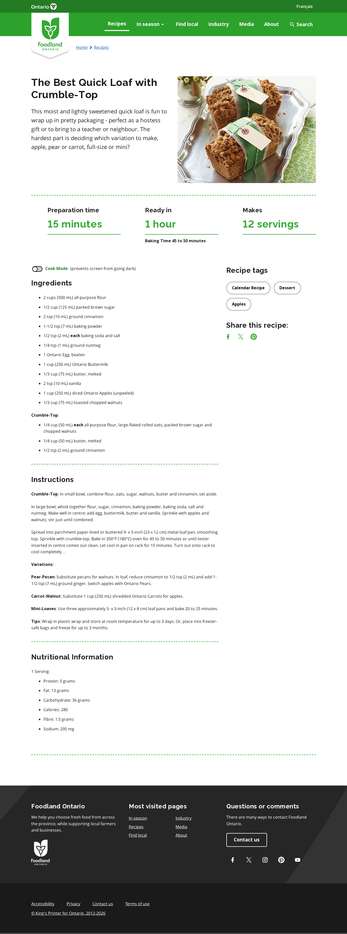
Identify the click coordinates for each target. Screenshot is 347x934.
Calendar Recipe (248, 287)
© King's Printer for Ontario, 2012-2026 (68, 913)
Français (304, 6)
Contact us (247, 840)
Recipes (117, 24)
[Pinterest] (253, 338)
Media (246, 24)
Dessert (287, 287)
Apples (239, 304)
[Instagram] (265, 860)
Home (82, 47)
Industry (218, 24)
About (271, 24)
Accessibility (42, 904)
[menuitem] (117, 24)
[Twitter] (249, 860)
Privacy (73, 904)
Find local (187, 24)
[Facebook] (228, 338)
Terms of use (137, 904)
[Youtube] (297, 860)
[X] (241, 338)
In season (148, 24)
